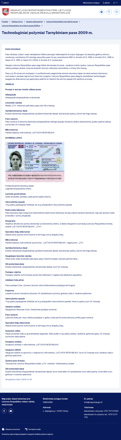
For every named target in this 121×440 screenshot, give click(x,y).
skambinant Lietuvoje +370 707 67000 (101, 411)
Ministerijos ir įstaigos (91, 3)
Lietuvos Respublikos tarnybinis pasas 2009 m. (21, 26)
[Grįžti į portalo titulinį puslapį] (5, 3)
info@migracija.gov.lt (93, 402)
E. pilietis (106, 3)
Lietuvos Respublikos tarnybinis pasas (62, 22)
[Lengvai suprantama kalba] (101, 11)
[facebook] (4, 411)
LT (114, 3)
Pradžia (5, 22)
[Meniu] (116, 11)
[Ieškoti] (109, 11)
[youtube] (10, 411)
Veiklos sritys (17, 22)
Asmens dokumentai (34, 22)
